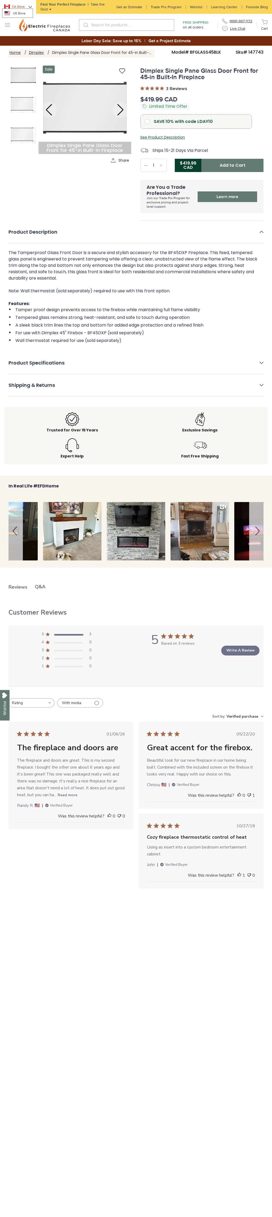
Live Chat (237, 28)
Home (15, 52)
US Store (19, 13)
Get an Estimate (129, 7)
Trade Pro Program (166, 7)
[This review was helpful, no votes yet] (109, 816)
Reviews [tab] (17, 587)
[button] (136, 235)
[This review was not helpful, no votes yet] (119, 816)
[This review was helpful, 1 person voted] (239, 875)
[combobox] (126, 25)
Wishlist (196, 7)
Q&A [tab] (40, 587)
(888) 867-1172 (241, 21)
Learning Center (224, 7)
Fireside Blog (257, 7)
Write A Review (240, 650)
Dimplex (36, 52)
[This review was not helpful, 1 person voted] (249, 795)
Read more (67, 795)
